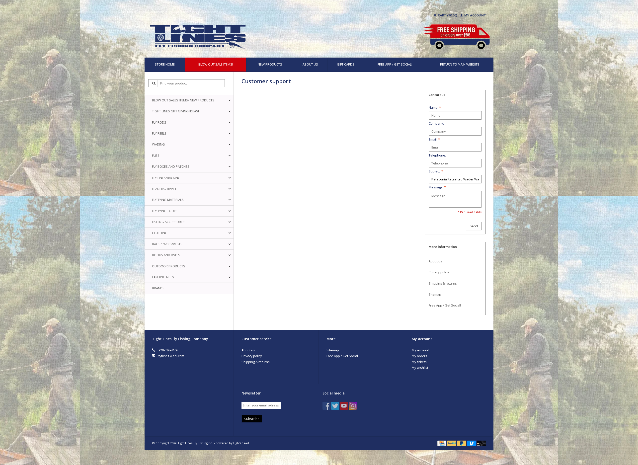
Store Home (165, 64)
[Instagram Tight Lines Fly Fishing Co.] (353, 406)
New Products (270, 64)
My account (475, 15)
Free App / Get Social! (395, 64)
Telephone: (437, 155)
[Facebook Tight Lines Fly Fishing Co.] (326, 406)
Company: (436, 123)
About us (310, 64)
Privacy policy (439, 272)
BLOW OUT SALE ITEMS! (215, 64)
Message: (437, 187)
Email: (434, 139)
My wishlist (420, 367)
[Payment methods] (442, 443)
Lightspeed (241, 443)
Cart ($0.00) (447, 15)
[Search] (154, 83)
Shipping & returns (443, 283)
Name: (435, 107)
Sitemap (435, 294)
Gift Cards (345, 64)
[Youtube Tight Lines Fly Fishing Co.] (344, 406)
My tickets (419, 362)
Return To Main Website (459, 64)
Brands (158, 288)
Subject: (436, 171)
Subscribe (251, 418)
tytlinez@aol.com (171, 356)
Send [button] (474, 226)
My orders (419, 356)
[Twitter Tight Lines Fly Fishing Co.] (335, 406)
